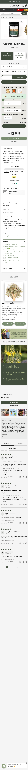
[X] (15, 133)
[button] (4, 766)
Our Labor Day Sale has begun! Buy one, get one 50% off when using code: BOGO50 (14, 2)
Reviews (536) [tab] (7, 443)
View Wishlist (14, 141)
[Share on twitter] (23, 477)
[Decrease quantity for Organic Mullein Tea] (2, 77)
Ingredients (6, 209)
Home (2, 17)
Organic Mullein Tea (14, 43)
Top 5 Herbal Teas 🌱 (9, 255)
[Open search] (2, 448)
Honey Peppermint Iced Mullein (12, 236)
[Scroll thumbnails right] (25, 412)
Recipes (5, 233)
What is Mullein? (8, 259)
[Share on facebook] (20, 477)
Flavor (4, 199)
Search (24, 13)
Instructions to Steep (8, 217)
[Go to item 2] (13, 412)
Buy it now (14, 82)
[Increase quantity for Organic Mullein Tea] (11, 77)
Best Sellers (3, 9)
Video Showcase (7, 268)
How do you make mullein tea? (15, 379)
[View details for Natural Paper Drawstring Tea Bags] (20, 91)
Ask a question (14, 405)
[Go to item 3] (21, 412)
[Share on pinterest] (26, 477)
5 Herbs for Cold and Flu (10, 244)
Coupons (20, 9)
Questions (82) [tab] (20, 443)
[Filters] (6, 448)
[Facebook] (12, 133)
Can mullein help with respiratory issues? (13, 366)
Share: (8, 133)
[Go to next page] (23, 567)
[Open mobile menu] (2, 6)
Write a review (14, 402)
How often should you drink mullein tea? (15, 373)
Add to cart (14, 126)
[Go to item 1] (5, 412)
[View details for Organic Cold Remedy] (14, 91)
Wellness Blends (12, 9)
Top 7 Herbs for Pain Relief (11, 257)
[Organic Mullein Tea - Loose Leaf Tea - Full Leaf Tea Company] (22, 21)
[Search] (23, 6)
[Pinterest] (19, 133)
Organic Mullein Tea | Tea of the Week (14, 250)
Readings (5, 241)
